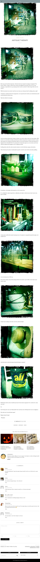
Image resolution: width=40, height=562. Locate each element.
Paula (6, 468)
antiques (15, 425)
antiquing (21, 425)
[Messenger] (17, 421)
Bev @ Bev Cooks (9, 494)
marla (6, 478)
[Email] (25, 421)
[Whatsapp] (23, 421)
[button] (17, 555)
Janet (6, 486)
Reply (6, 474)
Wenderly (10, 454)
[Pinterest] (21, 421)
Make (25, 425)
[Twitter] (19, 421)
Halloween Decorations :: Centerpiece (31, 448)
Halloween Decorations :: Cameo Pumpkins (18, 448)
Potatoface (7, 512)
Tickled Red (7, 503)
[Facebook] (15, 421)
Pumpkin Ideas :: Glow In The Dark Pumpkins (6, 448)
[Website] (9, 459)
